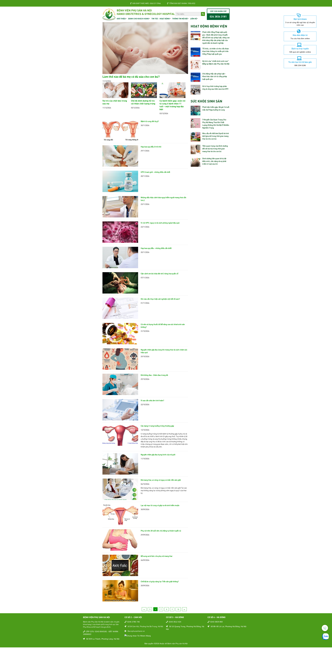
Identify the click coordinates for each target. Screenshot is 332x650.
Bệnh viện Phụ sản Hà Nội (177, 643)
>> (184, 609)
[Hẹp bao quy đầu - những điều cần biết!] (120, 267)
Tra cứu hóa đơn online (300, 38)
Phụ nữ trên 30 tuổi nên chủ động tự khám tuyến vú (161, 530)
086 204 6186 (300, 65)
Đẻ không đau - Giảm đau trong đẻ (154, 375)
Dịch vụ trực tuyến (300, 48)
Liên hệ (193, 18)
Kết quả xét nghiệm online (300, 52)
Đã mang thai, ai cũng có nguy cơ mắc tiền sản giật (161, 480)
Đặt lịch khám (300, 19)
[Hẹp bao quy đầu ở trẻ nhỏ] (120, 165)
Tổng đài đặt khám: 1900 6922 (182, 3)
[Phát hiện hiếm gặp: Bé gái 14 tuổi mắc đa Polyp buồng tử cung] (195, 114)
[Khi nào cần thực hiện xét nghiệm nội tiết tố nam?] (120, 317)
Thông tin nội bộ (180, 18)
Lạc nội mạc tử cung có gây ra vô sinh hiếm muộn (160, 505)
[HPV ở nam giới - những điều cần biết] (120, 190)
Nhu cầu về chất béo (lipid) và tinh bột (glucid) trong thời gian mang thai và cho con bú (215, 136)
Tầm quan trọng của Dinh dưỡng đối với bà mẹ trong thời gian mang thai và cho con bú (215, 148)
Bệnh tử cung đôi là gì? (150, 121)
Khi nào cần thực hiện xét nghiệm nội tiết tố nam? (160, 299)
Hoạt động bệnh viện (209, 26)
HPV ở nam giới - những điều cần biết (155, 172)
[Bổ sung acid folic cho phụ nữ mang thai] (120, 574)
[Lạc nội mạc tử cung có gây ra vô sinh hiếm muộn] (120, 524)
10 (178, 609)
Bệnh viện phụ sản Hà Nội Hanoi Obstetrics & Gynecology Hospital (146, 12)
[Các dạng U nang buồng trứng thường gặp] (120, 444)
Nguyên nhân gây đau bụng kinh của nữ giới (158, 454)
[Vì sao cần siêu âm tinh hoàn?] (120, 419)
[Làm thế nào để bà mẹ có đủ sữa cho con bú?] (145, 72)
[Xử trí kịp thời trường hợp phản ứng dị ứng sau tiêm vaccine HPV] (195, 93)
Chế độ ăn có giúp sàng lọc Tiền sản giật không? (160, 581)
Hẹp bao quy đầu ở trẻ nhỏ (151, 146)
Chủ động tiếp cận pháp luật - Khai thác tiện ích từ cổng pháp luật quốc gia (214, 76)
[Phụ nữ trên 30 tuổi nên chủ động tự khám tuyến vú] (120, 549)
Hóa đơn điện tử (300, 35)
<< (144, 609)
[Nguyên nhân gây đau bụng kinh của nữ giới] (120, 473)
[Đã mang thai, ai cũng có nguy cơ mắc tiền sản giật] (120, 498)
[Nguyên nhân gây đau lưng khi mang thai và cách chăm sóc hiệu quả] (120, 368)
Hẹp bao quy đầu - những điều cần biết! (156, 248)
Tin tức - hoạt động (160, 18)
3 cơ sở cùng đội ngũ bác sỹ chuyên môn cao (300, 23)
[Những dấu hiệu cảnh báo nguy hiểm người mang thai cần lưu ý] (120, 216)
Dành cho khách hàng (138, 18)
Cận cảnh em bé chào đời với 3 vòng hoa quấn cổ (159, 273)
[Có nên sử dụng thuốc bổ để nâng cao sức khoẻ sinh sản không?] (120, 343)
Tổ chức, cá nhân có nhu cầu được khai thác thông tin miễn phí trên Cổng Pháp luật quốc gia (215, 51)
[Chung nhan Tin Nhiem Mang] (138, 635)
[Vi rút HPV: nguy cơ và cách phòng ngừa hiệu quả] (120, 241)
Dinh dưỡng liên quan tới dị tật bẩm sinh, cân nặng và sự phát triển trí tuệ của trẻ (214, 161)
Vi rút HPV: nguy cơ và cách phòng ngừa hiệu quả (160, 223)
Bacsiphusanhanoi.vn (136, 631)
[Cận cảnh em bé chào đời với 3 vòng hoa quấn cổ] (120, 292)
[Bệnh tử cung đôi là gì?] (120, 140)
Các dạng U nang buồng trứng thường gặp (157, 426)
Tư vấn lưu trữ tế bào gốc (300, 62)
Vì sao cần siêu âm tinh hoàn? (152, 400)
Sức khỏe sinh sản (206, 101)
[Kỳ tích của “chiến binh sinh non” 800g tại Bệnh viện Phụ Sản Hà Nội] (195, 68)
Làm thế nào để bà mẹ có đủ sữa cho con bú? (131, 76)
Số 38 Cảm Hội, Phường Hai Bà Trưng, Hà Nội (145, 626)
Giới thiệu (121, 18)
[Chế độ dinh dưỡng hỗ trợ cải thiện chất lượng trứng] (144, 96)
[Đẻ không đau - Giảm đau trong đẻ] (120, 393)
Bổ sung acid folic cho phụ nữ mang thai (156, 556)
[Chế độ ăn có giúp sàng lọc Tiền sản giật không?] (120, 600)
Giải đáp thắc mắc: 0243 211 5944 (146, 3)
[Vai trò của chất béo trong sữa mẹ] (115, 96)
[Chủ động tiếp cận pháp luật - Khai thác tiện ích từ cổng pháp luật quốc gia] (195, 80)
